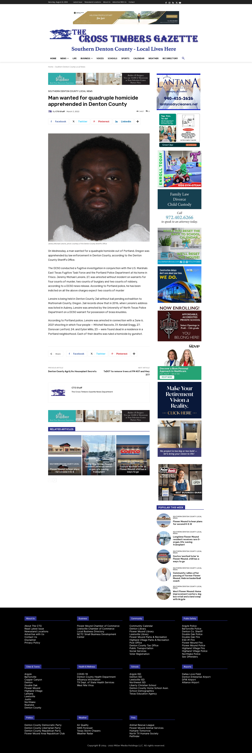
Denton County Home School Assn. (149, 688)
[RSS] (173, 2)
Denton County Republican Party (42, 730)
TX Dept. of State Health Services (95, 682)
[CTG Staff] (50, 111)
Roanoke (29, 704)
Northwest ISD (138, 682)
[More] (138, 121)
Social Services (138, 650)
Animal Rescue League (142, 725)
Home (50, 67)
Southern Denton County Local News (70, 67)
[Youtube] (180, 2)
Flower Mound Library (142, 631)
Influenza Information (88, 679)
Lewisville (29, 696)
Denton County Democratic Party (43, 725)
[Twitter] (176, 2)
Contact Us (30, 636)
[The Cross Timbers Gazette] (126, 39)
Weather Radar (85, 733)
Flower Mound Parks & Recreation (148, 636)
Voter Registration (139, 653)
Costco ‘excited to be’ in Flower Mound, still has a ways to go (133, 469)
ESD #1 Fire (188, 639)
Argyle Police (189, 625)
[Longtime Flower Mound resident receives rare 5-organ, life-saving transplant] (99, 455)
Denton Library (138, 628)
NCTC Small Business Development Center (96, 635)
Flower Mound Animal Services (146, 727)
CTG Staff (60, 111)
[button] (183, 58)
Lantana (28, 693)
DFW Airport (189, 679)
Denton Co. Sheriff (192, 631)
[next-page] (54, 480)
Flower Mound (32, 688)
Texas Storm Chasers (88, 730)
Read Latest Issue (34, 628)
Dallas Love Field (191, 674)
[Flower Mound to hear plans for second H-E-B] (65, 455)
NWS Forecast (85, 727)
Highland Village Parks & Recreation (149, 639)
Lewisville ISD (137, 679)
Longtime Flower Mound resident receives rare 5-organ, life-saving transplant (99, 468)
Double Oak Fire (191, 636)
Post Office (136, 642)
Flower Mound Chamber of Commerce (98, 625)
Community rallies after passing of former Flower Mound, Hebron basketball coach (187, 577)
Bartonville (30, 676)
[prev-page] (50, 480)
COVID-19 (82, 674)
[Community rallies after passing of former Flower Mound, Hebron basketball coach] (164, 574)
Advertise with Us (34, 634)
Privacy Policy (32, 642)
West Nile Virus (85, 685)
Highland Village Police (194, 650)
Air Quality (83, 725)
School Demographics (142, 690)
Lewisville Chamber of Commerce (95, 628)
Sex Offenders (190, 656)
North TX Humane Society (144, 733)
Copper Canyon (33, 679)
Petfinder (135, 736)
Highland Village (33, 690)
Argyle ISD (135, 674)
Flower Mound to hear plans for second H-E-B (64, 470)
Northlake (29, 702)
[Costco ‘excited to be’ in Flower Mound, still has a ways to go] (133, 455)
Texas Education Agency (143, 693)
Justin (27, 699)
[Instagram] (169, 2)
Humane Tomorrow (140, 730)
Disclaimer (30, 639)
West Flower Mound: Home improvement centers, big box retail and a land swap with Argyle (187, 595)
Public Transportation (141, 648)
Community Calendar (141, 625)
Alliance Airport (190, 682)
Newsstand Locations (36, 631)
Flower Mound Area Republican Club (44, 733)
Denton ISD (136, 676)
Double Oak (30, 685)
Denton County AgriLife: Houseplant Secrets (72, 371)
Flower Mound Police (193, 645)
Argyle (28, 674)
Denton (28, 682)
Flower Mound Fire (192, 642)
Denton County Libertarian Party (42, 727)
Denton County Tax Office (144, 645)
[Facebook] (166, 2)
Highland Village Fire (193, 648)
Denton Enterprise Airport (196, 676)
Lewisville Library (139, 634)
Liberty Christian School (143, 685)
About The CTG (33, 625)
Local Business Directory (90, 631)
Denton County (32, 707)
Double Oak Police (192, 634)
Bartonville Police (191, 628)
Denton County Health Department (96, 676)
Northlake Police (191, 653)
